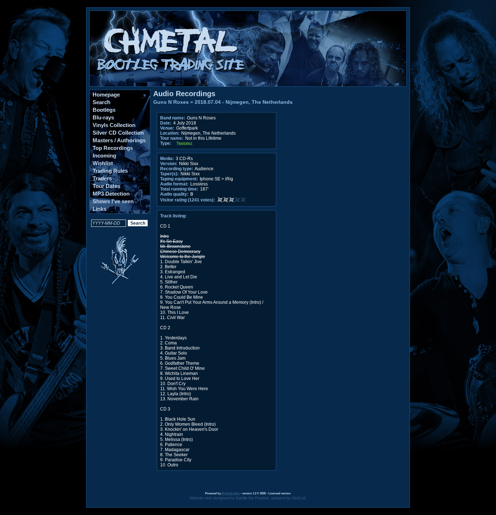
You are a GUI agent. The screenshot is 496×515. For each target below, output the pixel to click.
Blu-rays (103, 117)
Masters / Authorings (119, 140)
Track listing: (173, 215)
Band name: (172, 117)
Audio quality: (174, 194)
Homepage (106, 94)
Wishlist (103, 163)
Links (99, 209)
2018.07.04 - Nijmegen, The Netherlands (244, 102)
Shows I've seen (113, 201)
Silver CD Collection (118, 133)
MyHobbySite (230, 493)
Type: (165, 143)
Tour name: (171, 138)
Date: (165, 123)
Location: (169, 133)
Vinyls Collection (114, 125)
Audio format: (174, 184)
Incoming (104, 155)
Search (101, 102)
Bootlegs (104, 110)
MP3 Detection (111, 194)
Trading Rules (110, 171)
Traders (102, 178)
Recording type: (176, 168)
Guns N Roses (171, 102)
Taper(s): (169, 173)
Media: (167, 158)
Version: (168, 163)
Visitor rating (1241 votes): (187, 200)
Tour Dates (106, 186)
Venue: (167, 128)
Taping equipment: (179, 178)
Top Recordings (113, 148)
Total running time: (179, 189)
